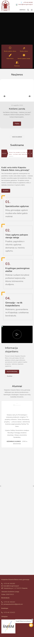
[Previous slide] (4, 96)
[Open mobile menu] (32, 10)
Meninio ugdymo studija (24, 58)
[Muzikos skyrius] (24, 48)
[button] (31, 625)
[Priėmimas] (17, 62)
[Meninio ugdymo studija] (24, 55)
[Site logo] (5, 5)
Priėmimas (17, 66)
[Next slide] (29, 96)
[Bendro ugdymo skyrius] (10, 47)
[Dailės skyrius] (10, 55)
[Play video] (17, 334)
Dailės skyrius (10, 58)
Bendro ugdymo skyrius (10, 51)
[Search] (28, 10)
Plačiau (17, 124)
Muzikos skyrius (24, 51)
